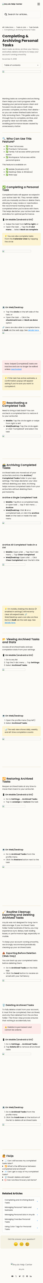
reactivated (16, 369)
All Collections (7, 27)
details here (33, 330)
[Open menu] (39, 4)
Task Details (33, 27)
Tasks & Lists (21, 27)
